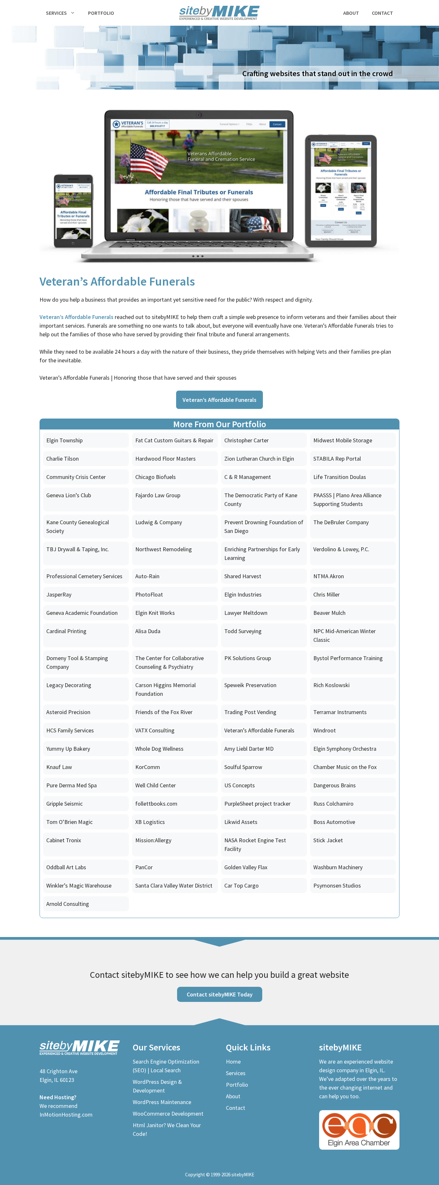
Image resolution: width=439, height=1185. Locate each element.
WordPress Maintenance (162, 1102)
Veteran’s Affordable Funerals (76, 317)
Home (233, 1061)
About (351, 13)
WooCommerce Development (168, 1113)
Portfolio (101, 13)
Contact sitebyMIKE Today (220, 994)
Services (56, 13)
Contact (382, 13)
